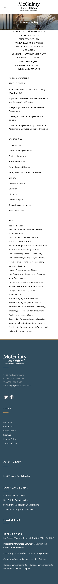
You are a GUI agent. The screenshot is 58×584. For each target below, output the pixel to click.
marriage (38, 282)
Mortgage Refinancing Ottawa (23, 290)
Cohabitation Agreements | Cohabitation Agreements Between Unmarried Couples (28, 566)
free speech (37, 262)
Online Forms (9, 431)
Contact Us (8, 426)
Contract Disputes (17, 156)
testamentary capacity (33, 323)
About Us (7, 422)
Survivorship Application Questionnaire (21, 504)
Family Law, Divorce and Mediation (25, 172)
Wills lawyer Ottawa (23, 331)
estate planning (23, 249)
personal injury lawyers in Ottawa (25, 302)
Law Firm (13, 188)
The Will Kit (14, 327)
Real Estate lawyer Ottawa (21, 315)
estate (12, 249)
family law (36, 253)
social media (38, 319)
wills (11, 331)
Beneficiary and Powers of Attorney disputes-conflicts (25, 231)
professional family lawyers (30, 311)
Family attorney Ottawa (20, 253)
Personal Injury (16, 199)
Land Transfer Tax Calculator (16, 476)
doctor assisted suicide (20, 241)
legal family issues (17, 278)
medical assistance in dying (30, 286)
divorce (34, 237)
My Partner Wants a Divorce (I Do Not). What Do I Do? (28, 538)
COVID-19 (25, 237)
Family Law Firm (16, 258)
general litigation (17, 266)
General (12, 177)
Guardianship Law (17, 183)
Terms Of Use (10, 443)
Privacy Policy (9, 439)
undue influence (36, 327)
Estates (35, 249)
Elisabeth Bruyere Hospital (21, 245)
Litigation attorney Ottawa (21, 282)
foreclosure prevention (20, 262)
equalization (41, 245)
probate (12, 311)
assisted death (16, 226)
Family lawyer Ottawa (34, 258)
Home (17, 29)
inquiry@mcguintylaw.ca (20, 385)
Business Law (15, 145)
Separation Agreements (20, 205)
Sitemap (7, 435)
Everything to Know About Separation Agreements (26, 553)
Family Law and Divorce (19, 167)
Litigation (13, 194)
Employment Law (17, 161)
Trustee (24, 327)
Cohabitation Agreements (21, 150)
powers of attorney (36, 306)
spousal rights (15, 323)
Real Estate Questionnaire (15, 500)
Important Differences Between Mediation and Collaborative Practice (25, 545)
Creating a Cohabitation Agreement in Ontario (24, 559)
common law (14, 237)
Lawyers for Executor (35, 274)
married (12, 286)
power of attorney (17, 306)
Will (47, 327)
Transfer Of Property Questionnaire (20, 509)
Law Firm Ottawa (16, 274)
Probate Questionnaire (14, 495)
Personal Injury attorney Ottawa (24, 298)
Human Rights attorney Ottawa (23, 270)
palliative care (15, 294)
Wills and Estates (17, 210)
